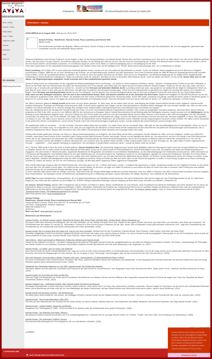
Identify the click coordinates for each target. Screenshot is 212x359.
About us (5, 59)
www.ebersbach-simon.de (51, 211)
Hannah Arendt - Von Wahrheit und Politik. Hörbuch (46, 313)
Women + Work (8, 27)
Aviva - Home (7, 22)
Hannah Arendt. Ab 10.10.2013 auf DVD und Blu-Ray (47, 275)
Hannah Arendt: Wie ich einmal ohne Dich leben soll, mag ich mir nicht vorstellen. (59, 231)
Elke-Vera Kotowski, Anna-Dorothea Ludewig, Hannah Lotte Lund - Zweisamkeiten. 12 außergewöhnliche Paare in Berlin (74, 258)
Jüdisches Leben (8, 41)
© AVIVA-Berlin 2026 (11, 351)
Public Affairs (7, 32)
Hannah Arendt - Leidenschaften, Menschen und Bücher (48, 306)
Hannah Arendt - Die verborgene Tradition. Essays (46, 319)
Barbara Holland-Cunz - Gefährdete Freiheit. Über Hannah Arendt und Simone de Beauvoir (62, 284)
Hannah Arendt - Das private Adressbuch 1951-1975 (46, 299)
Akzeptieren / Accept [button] (189, 355)
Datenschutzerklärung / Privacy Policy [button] (186, 348)
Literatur (5, 45)
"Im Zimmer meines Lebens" (146, 189)
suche (31, 355)
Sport (4, 54)
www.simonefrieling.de (56, 194)
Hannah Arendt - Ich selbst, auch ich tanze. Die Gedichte (48, 249)
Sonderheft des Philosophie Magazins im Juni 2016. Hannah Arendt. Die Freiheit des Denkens (64, 266)
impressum (45, 355)
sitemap (37, 355)
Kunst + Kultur (7, 36)
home (62, 355)
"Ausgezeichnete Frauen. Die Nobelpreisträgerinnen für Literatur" (52, 191)
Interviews (6, 50)
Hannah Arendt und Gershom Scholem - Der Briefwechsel (49, 293)
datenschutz (54, 355)
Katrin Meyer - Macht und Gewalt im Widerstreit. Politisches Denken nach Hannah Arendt (62, 240)
